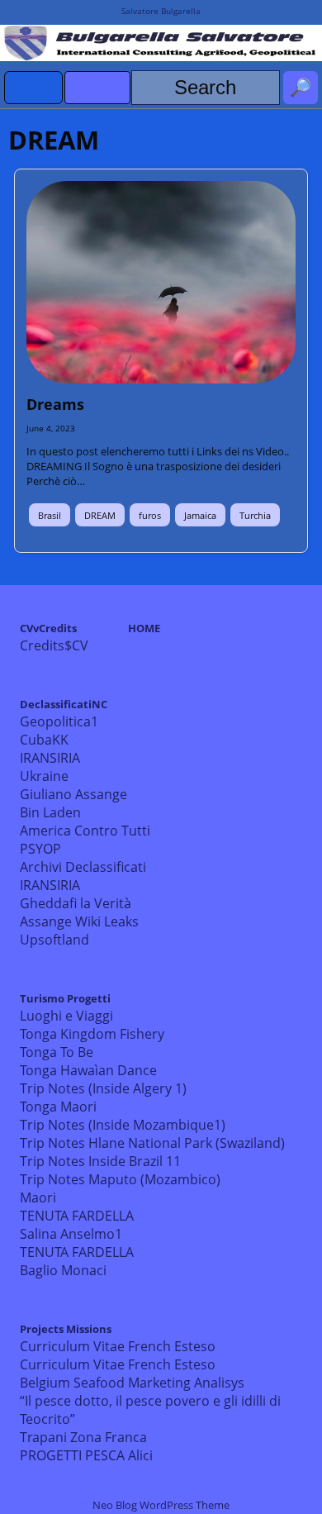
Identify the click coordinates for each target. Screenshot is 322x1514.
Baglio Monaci (63, 1270)
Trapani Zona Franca (83, 1437)
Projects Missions (65, 1328)
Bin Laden (50, 812)
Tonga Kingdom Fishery (92, 1034)
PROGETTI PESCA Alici (86, 1455)
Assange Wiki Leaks (79, 921)
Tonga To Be (56, 1052)
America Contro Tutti (85, 830)
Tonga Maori (58, 1106)
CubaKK (44, 740)
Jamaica (200, 515)
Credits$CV (54, 645)
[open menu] (97, 87)
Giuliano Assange (73, 794)
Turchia (255, 515)
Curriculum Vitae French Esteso (117, 1346)
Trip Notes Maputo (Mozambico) (120, 1179)
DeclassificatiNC (63, 704)
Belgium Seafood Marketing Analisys (132, 1383)
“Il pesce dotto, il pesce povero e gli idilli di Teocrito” (150, 1410)
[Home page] (34, 87)
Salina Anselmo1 (71, 1234)
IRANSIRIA (50, 758)
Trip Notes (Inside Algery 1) (103, 1088)
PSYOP (40, 849)
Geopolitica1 (59, 721)
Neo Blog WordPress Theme (161, 1504)
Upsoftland (54, 940)
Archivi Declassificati (83, 867)
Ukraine (44, 776)
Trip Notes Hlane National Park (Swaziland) (152, 1143)
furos (150, 515)
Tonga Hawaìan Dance (88, 1070)
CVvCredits (48, 628)
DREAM (100, 515)
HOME (144, 628)
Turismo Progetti (65, 998)
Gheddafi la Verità (75, 903)
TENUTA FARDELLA (77, 1216)
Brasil (49, 515)
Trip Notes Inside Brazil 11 (100, 1161)
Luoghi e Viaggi (66, 1016)
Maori (38, 1197)
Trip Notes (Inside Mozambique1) (122, 1125)
